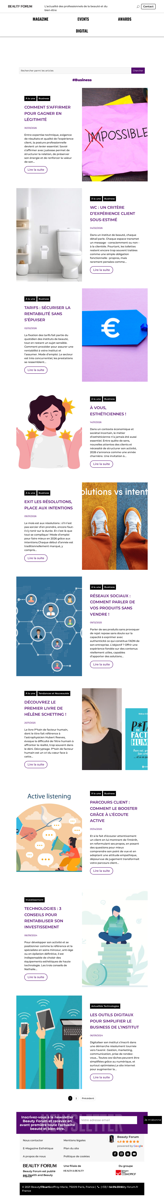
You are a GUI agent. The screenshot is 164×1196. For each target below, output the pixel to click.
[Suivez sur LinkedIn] (127, 1153)
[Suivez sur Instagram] (121, 1153)
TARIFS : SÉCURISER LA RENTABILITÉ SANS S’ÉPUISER (47, 313)
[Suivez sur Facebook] (115, 1153)
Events (83, 19)
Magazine (40, 19)
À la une (30, 98)
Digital (82, 31)
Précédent (88, 1098)
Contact (148, 6)
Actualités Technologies (105, 1006)
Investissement (34, 899)
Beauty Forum (128, 1137)
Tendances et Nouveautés (54, 693)
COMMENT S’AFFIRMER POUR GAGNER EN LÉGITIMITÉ (47, 113)
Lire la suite (36, 169)
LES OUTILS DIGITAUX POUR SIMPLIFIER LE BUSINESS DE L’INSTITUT (114, 1021)
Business (44, 98)
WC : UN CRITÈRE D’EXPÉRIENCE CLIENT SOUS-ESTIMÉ (112, 213)
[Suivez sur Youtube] (134, 1153)
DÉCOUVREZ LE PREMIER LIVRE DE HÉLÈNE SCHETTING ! (45, 708)
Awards (124, 19)
